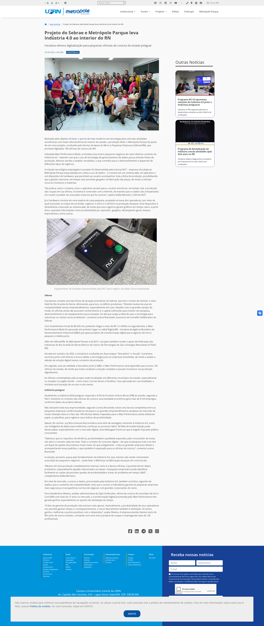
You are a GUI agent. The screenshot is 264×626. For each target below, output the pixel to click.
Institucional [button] (127, 11)
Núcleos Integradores (50, 569)
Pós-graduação (71, 562)
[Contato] (187, 3)
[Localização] (191, 3)
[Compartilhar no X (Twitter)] (150, 532)
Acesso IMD (214, 3)
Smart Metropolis (134, 562)
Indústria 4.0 (73, 52)
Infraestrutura (48, 567)
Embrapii (189, 11)
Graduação (69, 560)
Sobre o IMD (47, 558)
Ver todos (152, 558)
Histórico (46, 560)
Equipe (45, 565)
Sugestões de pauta (91, 562)
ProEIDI (130, 560)
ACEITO (132, 613)
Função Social (48, 562)
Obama (130, 558)
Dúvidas (69, 569)
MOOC (68, 567)
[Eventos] (196, 3)
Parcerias (46, 576)
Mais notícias (55, 24)
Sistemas (46, 572)
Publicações (88, 565)
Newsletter (88, 567)
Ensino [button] (144, 11)
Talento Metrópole (134, 565)
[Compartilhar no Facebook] (130, 532)
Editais (175, 11)
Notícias (87, 560)
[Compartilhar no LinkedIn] (137, 532)
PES (67, 565)
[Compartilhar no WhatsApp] (157, 532)
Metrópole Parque (208, 11)
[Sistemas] (201, 3)
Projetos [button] (160, 11)
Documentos (47, 574)
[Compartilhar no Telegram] (143, 532)
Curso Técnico (71, 558)
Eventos (87, 558)
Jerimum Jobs (110, 560)
